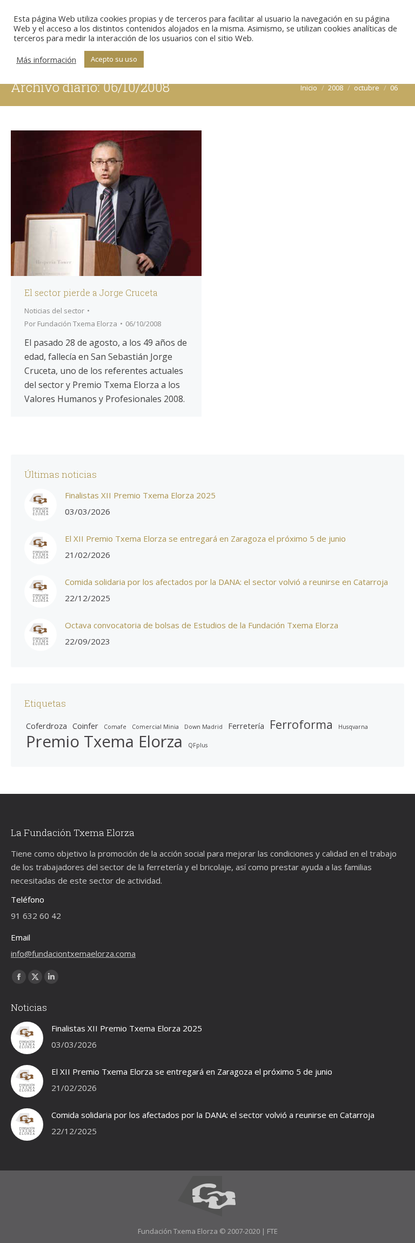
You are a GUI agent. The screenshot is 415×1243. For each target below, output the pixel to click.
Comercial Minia (155, 727)
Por (70, 323)
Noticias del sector (54, 310)
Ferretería (246, 725)
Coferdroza (46, 725)
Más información (46, 59)
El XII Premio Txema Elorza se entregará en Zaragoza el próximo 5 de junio (205, 538)
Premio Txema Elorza (104, 741)
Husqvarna (353, 727)
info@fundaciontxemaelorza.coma (73, 953)
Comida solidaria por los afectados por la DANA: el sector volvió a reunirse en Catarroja (226, 581)
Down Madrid (203, 727)
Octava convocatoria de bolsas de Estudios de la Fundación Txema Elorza (201, 625)
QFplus (198, 745)
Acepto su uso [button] (114, 59)
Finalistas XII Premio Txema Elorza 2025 (140, 495)
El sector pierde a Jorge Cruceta (91, 292)
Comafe (115, 727)
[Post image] (40, 505)
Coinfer (85, 725)
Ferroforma (301, 724)
